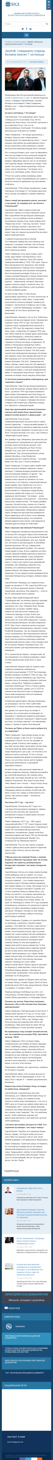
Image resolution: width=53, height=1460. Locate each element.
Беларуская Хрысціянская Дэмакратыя (26, 14)
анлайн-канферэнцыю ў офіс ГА (19, 98)
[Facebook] (22, 1459)
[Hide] (41, 1459)
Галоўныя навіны (36, 62)
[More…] (38, 1459)
